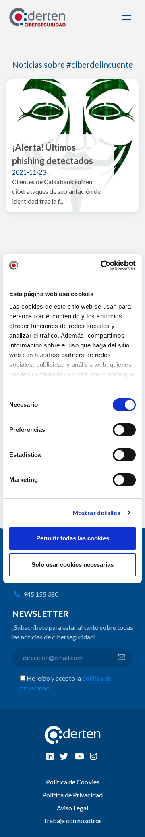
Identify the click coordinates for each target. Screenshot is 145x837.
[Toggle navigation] (128, 17)
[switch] (124, 429)
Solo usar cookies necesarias (72, 564)
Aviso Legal (72, 808)
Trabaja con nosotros (72, 820)
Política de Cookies (72, 782)
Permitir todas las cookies (72, 538)
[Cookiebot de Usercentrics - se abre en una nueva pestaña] (102, 265)
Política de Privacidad (72, 795)
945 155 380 (40, 594)
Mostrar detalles (96, 512)
